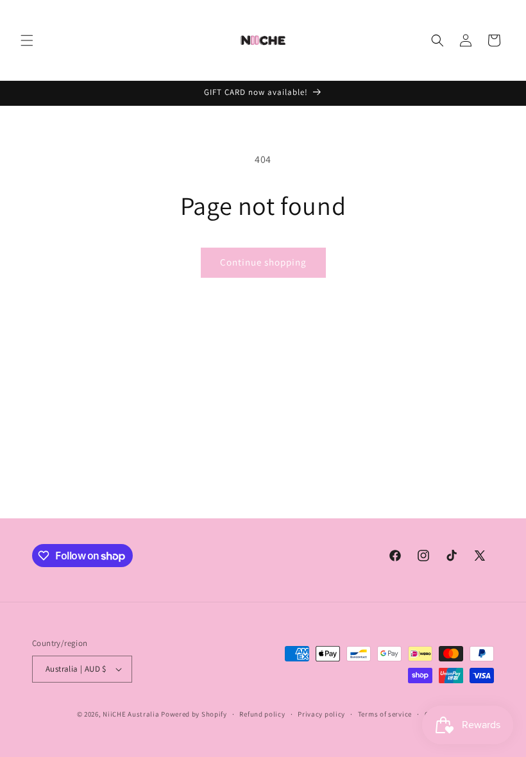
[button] (27, 40)
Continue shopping (263, 262)
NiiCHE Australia (131, 714)
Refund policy (262, 714)
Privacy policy (321, 714)
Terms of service (385, 714)
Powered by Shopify (194, 714)
